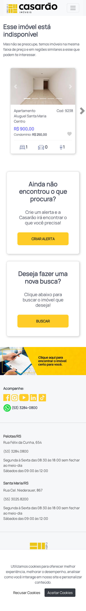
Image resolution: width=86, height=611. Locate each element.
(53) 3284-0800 (24, 407)
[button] (15, 86)
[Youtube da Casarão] (24, 397)
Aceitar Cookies (60, 592)
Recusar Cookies (26, 592)
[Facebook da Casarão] (7, 397)
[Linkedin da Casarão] (33, 397)
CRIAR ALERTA (43, 238)
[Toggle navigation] (73, 8)
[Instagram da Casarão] (15, 397)
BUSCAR (43, 321)
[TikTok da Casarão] (42, 397)
